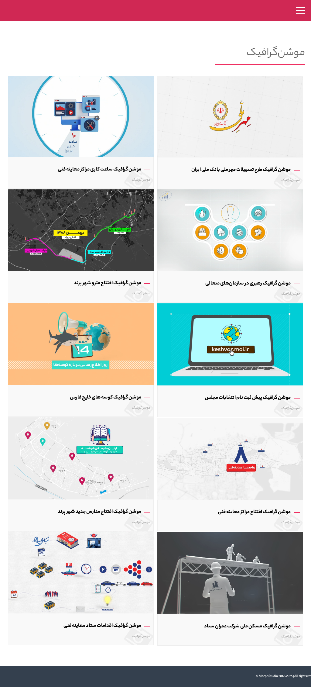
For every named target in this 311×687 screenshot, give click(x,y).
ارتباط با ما (141, 390)
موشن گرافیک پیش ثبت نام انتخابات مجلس (248, 398)
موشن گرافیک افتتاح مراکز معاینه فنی (254, 512)
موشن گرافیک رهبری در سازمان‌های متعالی (248, 284)
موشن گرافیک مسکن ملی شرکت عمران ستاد (247, 627)
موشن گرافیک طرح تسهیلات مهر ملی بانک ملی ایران (241, 170)
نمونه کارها (141, 349)
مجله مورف (141, 404)
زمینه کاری (141, 363)
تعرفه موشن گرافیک (141, 377)
